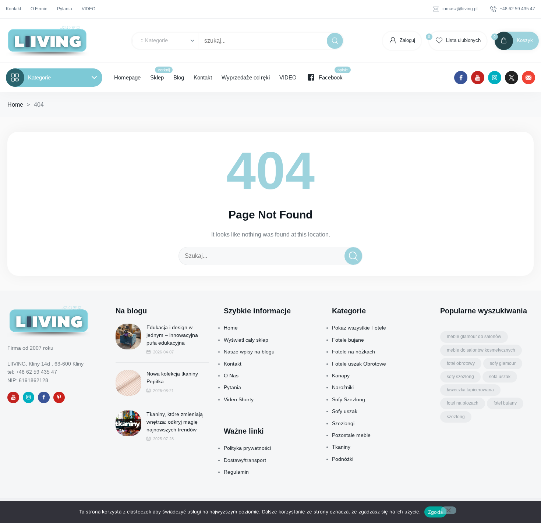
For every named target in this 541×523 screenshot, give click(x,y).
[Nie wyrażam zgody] (448, 510)
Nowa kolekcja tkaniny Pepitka (172, 377)
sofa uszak (499, 376)
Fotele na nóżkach (353, 352)
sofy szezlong (460, 376)
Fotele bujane (348, 340)
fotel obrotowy (461, 363)
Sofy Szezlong (348, 399)
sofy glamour (503, 363)
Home (15, 105)
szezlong (456, 416)
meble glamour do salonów (474, 336)
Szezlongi (343, 423)
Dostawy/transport (245, 460)
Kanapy (341, 375)
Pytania (232, 387)
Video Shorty (239, 399)
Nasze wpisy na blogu (249, 352)
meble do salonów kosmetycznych (481, 350)
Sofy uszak (344, 411)
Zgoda (435, 512)
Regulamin (236, 472)
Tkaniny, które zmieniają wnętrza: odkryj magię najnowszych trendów (174, 422)
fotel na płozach (462, 403)
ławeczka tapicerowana (470, 389)
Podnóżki (342, 459)
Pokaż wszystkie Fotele (359, 328)
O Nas (231, 375)
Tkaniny (341, 447)
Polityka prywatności (247, 448)
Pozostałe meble (351, 435)
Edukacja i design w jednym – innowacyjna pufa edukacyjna (172, 335)
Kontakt (232, 364)
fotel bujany (505, 403)
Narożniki (343, 387)
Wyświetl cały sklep (246, 340)
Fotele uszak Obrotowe (359, 364)
